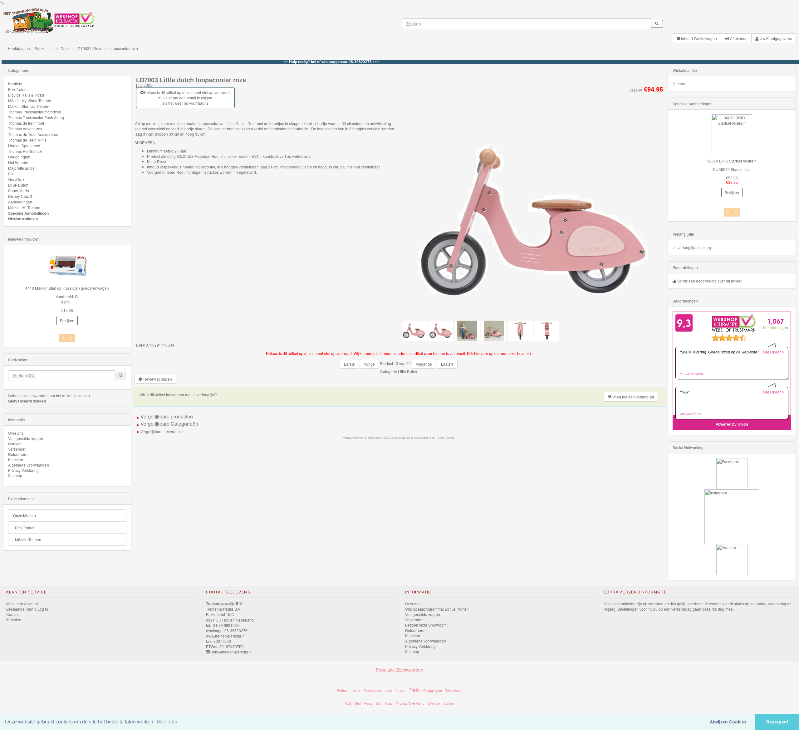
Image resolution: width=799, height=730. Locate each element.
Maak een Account (22, 603)
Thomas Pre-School (25, 151)
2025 (356, 690)
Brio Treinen (18, 89)
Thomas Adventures (25, 128)
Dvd (378, 703)
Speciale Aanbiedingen (28, 213)
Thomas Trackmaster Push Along (36, 117)
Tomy (388, 703)
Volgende (424, 364)
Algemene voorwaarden (28, 465)
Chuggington (19, 156)
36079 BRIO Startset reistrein (732, 160)
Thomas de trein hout (26, 123)
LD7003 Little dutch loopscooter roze (107, 48)
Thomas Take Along (410, 703)
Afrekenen (738, 38)
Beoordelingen (685, 267)
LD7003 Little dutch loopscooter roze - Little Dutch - (419, 437)
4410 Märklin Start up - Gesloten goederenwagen (67, 288)
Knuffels (15, 83)
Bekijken (67, 320)
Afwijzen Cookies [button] (728, 721)
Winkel (41, 48)
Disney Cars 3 (20, 196)
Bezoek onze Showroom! (426, 625)
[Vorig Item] (71, 338)
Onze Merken (24, 515)
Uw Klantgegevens (775, 38)
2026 (388, 690)
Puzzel (400, 690)
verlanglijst (633, 396)
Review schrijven (157, 379)
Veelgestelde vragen (25, 438)
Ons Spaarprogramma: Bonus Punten (437, 609)
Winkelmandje (685, 70)
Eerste (349, 364)
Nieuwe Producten (24, 239)
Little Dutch (61, 48)
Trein (414, 689)
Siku (12, 173)
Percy (368, 703)
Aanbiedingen (20, 201)
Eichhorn (343, 690)
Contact (14, 443)
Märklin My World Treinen (29, 100)
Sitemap (15, 475)
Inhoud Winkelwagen (698, 38)
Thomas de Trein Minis (27, 139)
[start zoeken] (657, 24)
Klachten (15, 459)
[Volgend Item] (63, 338)
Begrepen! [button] (777, 721)
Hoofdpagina (19, 48)
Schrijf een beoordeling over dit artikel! (709, 280)
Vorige (369, 364)
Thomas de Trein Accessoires (33, 134)
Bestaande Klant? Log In (27, 609)
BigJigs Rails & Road (26, 95)
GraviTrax (16, 179)
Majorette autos (21, 168)
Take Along (453, 690)
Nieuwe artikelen (23, 219)
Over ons (15, 433)
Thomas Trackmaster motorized (34, 111)
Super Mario (18, 190)
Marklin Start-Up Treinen (28, 106)
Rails (348, 703)
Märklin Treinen (28, 539)
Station (449, 703)
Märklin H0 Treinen (24, 207)
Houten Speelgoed (24, 145)
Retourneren (19, 454)
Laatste (447, 364)
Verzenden (17, 449)
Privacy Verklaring (23, 470)
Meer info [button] (167, 721)
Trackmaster (372, 690)
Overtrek (434, 703)
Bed (358, 703)
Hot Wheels (18, 162)
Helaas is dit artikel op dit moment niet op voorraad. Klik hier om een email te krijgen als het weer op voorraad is (187, 98)
